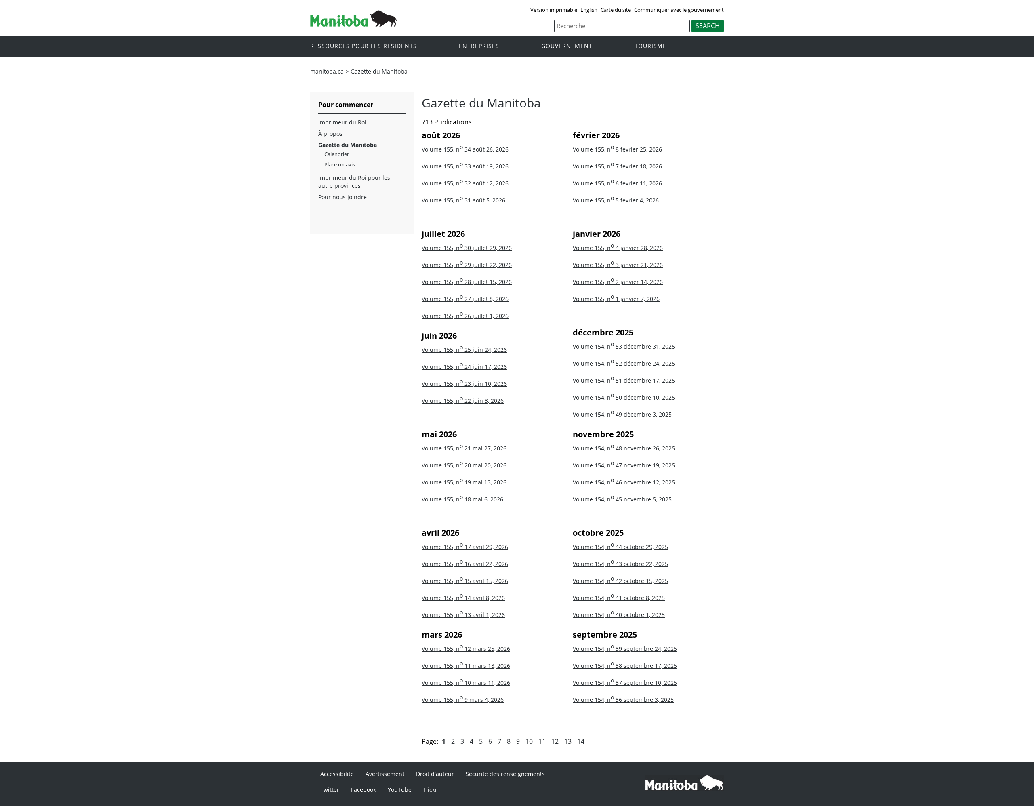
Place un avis (339, 164)
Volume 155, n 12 (466, 648)
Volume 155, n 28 (467, 282)
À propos (330, 133)
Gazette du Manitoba (379, 71)
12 (555, 741)
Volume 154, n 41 (619, 598)
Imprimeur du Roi (342, 122)
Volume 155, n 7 (617, 166)
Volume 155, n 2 (618, 282)
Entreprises (479, 46)
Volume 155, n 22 (463, 400)
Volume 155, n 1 (616, 299)
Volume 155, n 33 (465, 166)
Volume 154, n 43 (620, 564)
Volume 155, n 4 (618, 248)
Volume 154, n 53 (624, 346)
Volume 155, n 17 (465, 547)
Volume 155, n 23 (464, 383)
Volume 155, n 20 (464, 465)
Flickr (430, 789)
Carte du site (616, 9)
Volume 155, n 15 (465, 581)
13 (568, 741)
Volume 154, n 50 (624, 397)
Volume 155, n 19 (464, 482)
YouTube (400, 789)
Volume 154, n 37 (625, 682)
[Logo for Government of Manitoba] (353, 24)
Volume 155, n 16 (465, 564)
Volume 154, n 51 (624, 380)
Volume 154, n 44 (620, 547)
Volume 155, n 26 (465, 316)
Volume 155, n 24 (464, 366)
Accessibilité (337, 774)
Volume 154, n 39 (625, 648)
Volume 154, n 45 (622, 499)
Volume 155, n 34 (465, 149)
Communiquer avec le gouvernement (679, 9)
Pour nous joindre (342, 197)
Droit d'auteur (435, 774)
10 (529, 741)
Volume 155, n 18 (462, 499)
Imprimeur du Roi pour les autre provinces (354, 181)
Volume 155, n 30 (467, 248)
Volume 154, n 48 (624, 448)
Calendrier (336, 154)
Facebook (363, 789)
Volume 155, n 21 (464, 448)
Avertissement (385, 774)
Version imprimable (553, 9)
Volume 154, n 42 (620, 581)
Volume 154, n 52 (624, 363)
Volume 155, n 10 (466, 682)
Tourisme (650, 46)
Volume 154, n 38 (625, 665)
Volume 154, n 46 (624, 482)
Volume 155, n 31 (463, 200)
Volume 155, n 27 (465, 299)
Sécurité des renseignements (505, 774)
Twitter (329, 789)
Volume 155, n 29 (467, 265)
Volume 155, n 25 (464, 350)
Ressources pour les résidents (363, 46)
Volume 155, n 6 (617, 183)
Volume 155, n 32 (465, 183)
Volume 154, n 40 (619, 615)
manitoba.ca (327, 71)
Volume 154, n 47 (624, 465)
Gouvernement (567, 46)
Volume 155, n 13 (463, 615)
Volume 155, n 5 (616, 200)
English (588, 9)
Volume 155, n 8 (617, 149)
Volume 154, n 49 (622, 414)
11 (542, 741)
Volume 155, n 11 (466, 665)
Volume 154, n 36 (623, 699)
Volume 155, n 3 (618, 265)
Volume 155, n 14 (463, 598)
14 (580, 741)
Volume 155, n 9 (463, 699)
